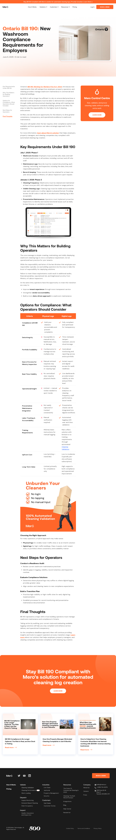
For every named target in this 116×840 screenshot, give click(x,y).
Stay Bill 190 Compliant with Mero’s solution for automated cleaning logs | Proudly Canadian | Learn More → (58, 2)
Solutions (43, 7)
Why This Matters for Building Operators (8, 94)
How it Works (32, 7)
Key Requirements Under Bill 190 (9, 87)
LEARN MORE (97, 115)
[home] (5, 7)
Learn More (58, 691)
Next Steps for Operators (7, 111)
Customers (53, 7)
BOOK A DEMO (101, 775)
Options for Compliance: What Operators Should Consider (9, 103)
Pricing (74, 7)
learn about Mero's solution (48, 133)
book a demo (104, 7)
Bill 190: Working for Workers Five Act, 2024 (45, 87)
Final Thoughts (7, 116)
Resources (64, 7)
